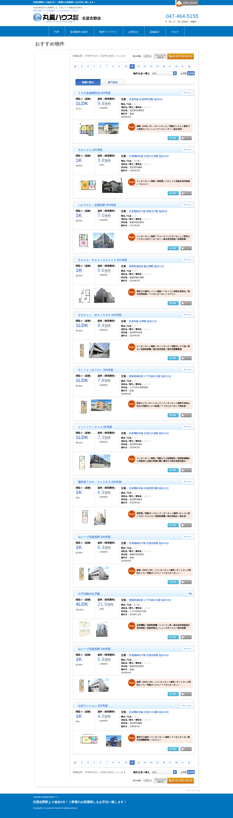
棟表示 (112, 82)
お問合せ (186, 4)
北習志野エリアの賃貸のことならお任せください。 (56, 10)
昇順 (183, 73)
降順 (191, 73)
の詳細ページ (173, 138)
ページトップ (194, 790)
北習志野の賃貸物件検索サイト (46, 797)
